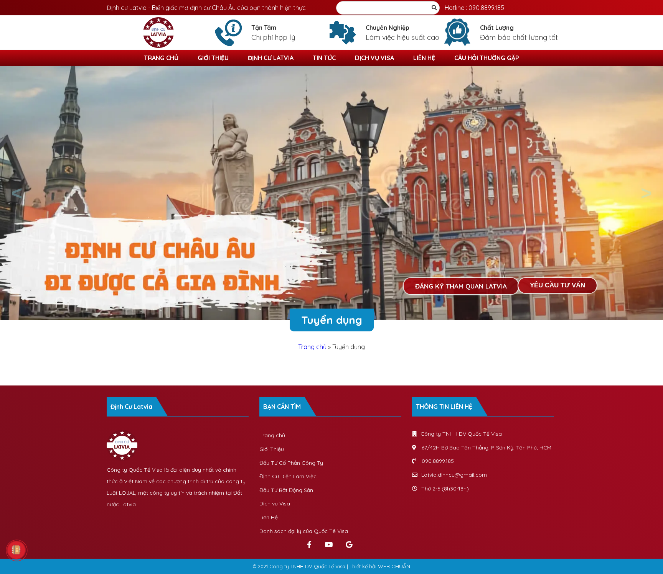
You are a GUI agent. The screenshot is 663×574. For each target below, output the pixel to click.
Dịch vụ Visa (374, 58)
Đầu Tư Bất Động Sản (286, 490)
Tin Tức (324, 58)
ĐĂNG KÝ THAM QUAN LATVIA (461, 286)
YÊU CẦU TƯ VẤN (557, 285)
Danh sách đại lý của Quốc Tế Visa (303, 531)
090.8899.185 (486, 7)
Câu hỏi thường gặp (486, 58)
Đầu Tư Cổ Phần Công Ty (291, 462)
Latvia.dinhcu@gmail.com (454, 474)
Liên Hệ (424, 58)
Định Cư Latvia (271, 58)
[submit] (434, 8)
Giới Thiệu (213, 58)
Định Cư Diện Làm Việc (288, 476)
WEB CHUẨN (394, 566)
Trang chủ (161, 58)
